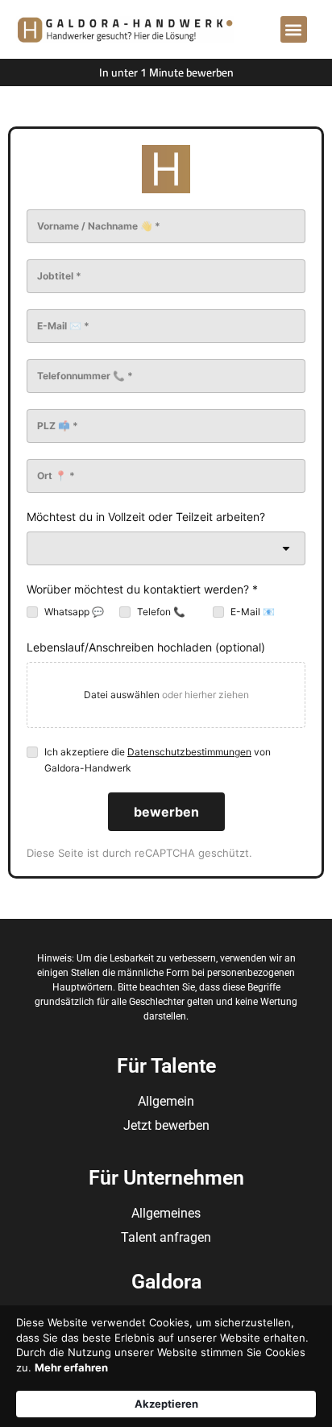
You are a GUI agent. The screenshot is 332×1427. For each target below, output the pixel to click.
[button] (293, 29)
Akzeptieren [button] (166, 1403)
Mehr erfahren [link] (71, 1367)
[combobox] (166, 548)
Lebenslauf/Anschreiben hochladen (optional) (146, 647)
